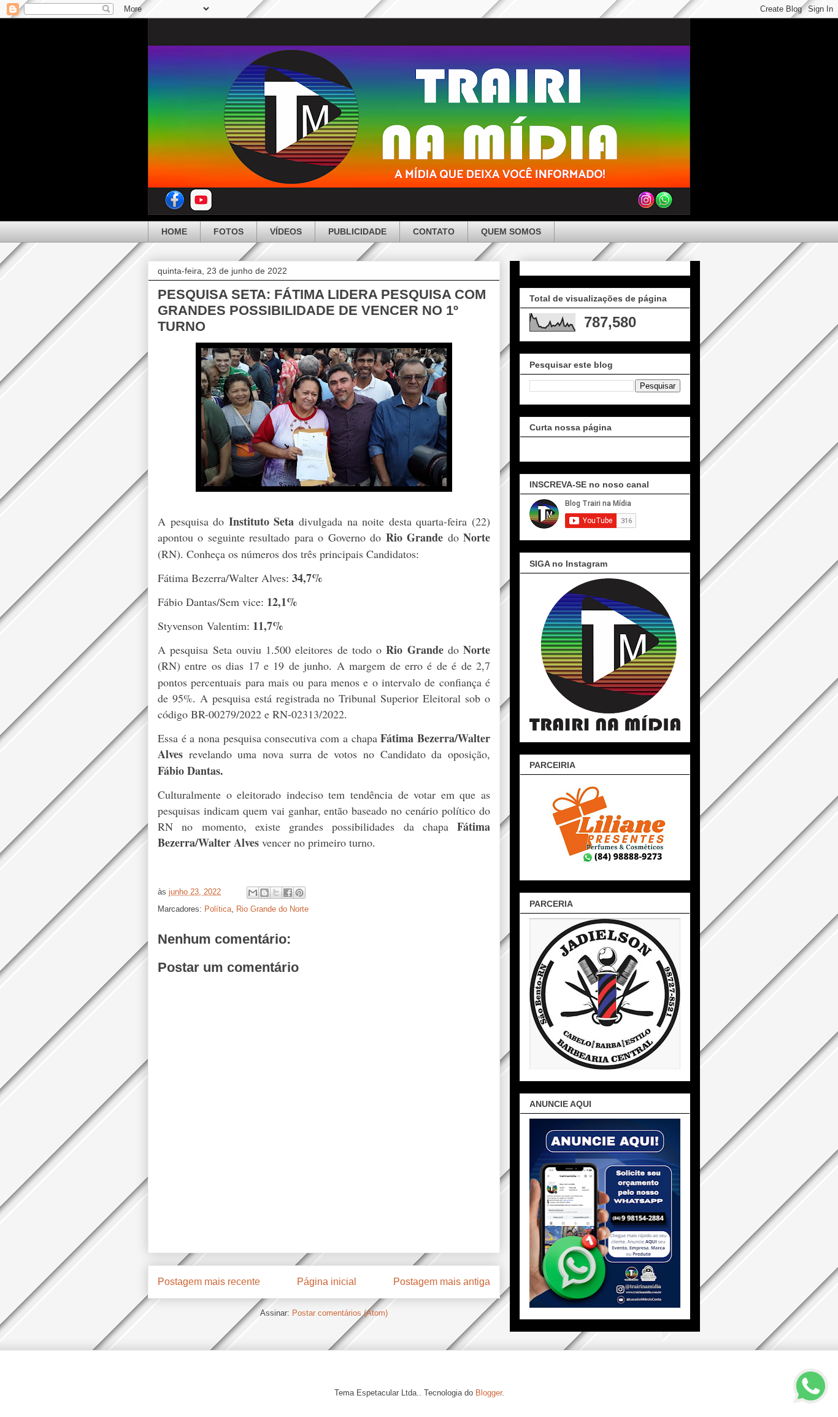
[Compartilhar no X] (276, 893)
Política (217, 909)
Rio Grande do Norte (272, 909)
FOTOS (228, 231)
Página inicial (326, 1281)
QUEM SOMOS (511, 231)
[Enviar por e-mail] (253, 893)
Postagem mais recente (209, 1281)
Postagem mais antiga (441, 1281)
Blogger (488, 1392)
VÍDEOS (286, 231)
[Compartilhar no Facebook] (288, 893)
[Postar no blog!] (264, 893)
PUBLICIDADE (357, 231)
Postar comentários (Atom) (340, 1313)
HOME (174, 231)
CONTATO (434, 231)
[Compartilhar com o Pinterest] (299, 893)
